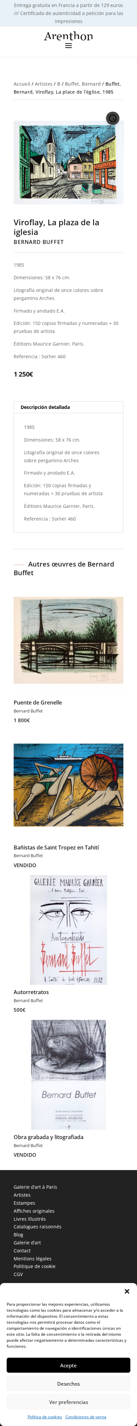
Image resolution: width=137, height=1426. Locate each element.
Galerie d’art (27, 1242)
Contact (22, 1250)
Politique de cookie (35, 1266)
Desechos (68, 1383)
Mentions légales (33, 1258)
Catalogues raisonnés (38, 1226)
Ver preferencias (68, 1402)
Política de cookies (45, 1417)
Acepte (68, 1365)
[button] (127, 1291)
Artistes (44, 84)
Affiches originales (34, 1211)
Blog (18, 1234)
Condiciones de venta (86, 1417)
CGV (18, 1274)
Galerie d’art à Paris (35, 1187)
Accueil (22, 84)
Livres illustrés (30, 1219)
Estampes (24, 1203)
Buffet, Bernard (83, 84)
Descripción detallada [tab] (45, 407)
